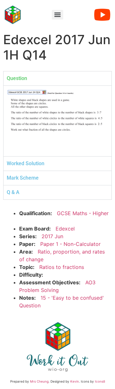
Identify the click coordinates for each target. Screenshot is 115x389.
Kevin (74, 381)
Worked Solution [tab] (25, 163)
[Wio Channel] (102, 14)
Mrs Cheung (39, 381)
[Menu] (57, 15)
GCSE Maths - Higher (83, 213)
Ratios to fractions (61, 267)
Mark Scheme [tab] (23, 178)
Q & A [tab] (13, 192)
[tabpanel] (57, 120)
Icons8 (100, 381)
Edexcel (65, 228)
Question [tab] (17, 78)
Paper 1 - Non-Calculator (70, 244)
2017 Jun (52, 236)
